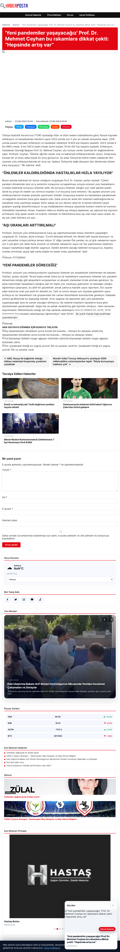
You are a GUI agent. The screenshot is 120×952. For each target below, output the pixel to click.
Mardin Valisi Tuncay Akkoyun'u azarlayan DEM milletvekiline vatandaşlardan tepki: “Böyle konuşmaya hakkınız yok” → (83, 361)
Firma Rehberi (54, 15)
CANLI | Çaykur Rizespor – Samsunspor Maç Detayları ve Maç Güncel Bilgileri (41, 756)
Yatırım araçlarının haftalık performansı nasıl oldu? (28, 765)
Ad (4, 497)
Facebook (31, 127)
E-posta (7, 508)
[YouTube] (32, 599)
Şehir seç (12, 574)
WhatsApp (44, 127)
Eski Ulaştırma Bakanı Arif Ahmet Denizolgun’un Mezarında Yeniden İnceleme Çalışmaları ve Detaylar (51, 759)
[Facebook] (7, 599)
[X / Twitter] (15, 599)
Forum (70, 15)
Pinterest (66, 127)
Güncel (16, 25)
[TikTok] (40, 599)
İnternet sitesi (9, 520)
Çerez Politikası (87, 15)
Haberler (6, 25)
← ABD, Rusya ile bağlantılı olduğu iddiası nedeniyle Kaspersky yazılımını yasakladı (25, 361)
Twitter (19, 127)
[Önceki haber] (104, 619)
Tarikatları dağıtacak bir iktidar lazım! (22, 753)
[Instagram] (23, 599)
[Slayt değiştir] (55, 929)
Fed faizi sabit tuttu (15, 762)
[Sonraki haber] (111, 619)
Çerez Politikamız (52, 948)
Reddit (55, 127)
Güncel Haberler (33, 15)
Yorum (6, 469)
